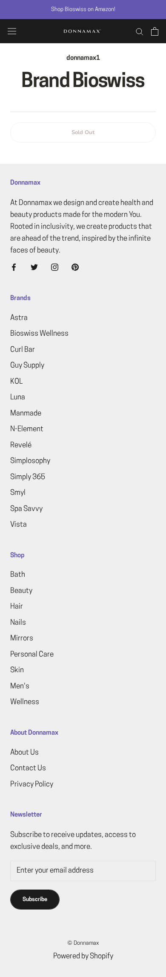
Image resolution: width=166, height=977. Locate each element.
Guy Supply (27, 365)
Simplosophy (30, 461)
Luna (17, 397)
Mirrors (21, 638)
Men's (19, 686)
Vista (18, 524)
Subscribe (35, 899)
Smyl (18, 493)
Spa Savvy (26, 509)
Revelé (20, 445)
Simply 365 (27, 477)
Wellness (24, 702)
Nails (18, 622)
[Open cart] (154, 31)
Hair (16, 606)
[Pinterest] (75, 267)
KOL (16, 381)
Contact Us (28, 768)
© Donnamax (83, 943)
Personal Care (32, 654)
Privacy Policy (31, 784)
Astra (19, 318)
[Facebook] (13, 267)
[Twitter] (34, 267)
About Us (24, 752)
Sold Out (83, 132)
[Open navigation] (12, 31)
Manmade (25, 413)
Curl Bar (22, 350)
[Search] (139, 31)
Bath (17, 574)
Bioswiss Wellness (39, 333)
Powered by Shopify (83, 956)
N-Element (26, 429)
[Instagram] (54, 267)
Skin (17, 670)
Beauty (21, 591)
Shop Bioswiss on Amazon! (83, 9)
